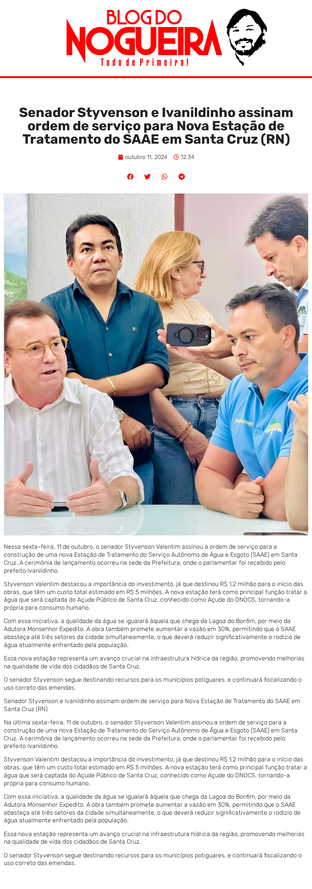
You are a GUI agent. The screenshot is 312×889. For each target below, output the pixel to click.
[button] (130, 176)
